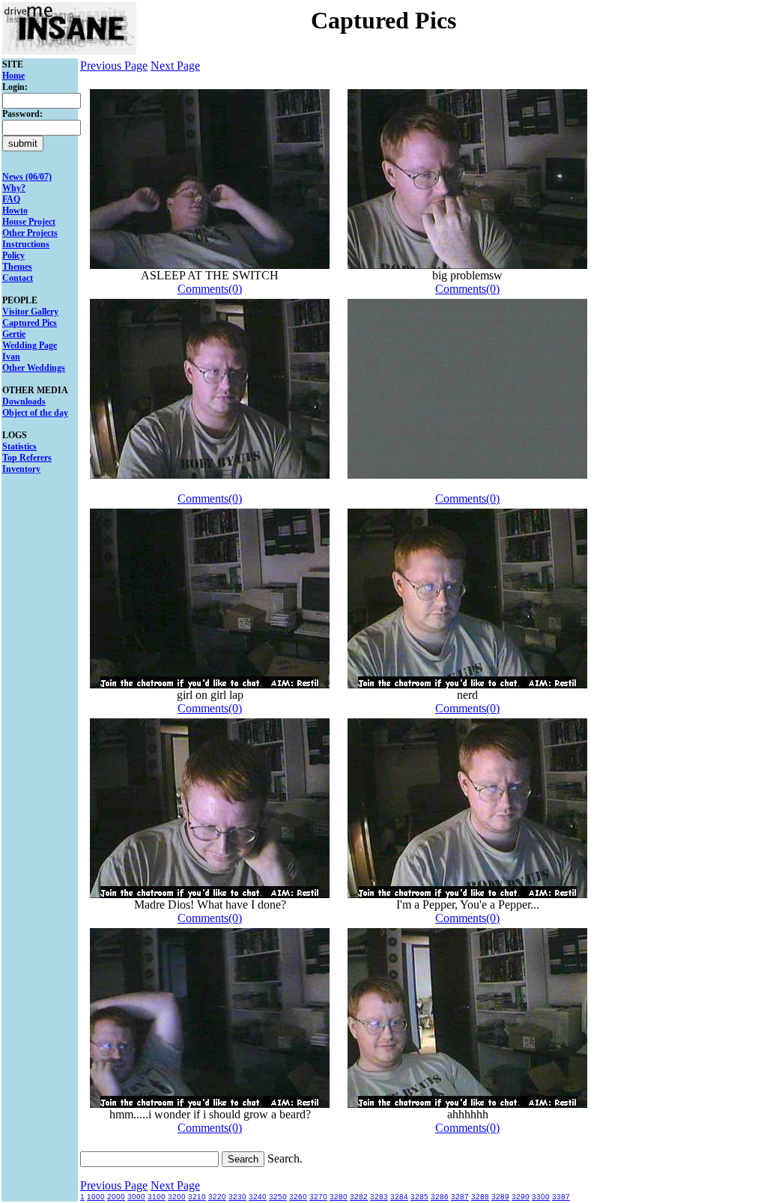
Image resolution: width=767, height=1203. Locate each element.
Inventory (21, 469)
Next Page (175, 65)
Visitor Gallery (30, 311)
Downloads (24, 401)
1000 (96, 1197)
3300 (541, 1197)
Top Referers (27, 457)
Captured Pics (29, 323)
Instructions (25, 244)
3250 (278, 1197)
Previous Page (114, 65)
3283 (379, 1197)
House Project (28, 221)
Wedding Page (29, 345)
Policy (13, 255)
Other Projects (30, 233)
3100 (157, 1197)
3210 (197, 1197)
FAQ (11, 199)
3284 (399, 1197)
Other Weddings (33, 368)
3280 (339, 1197)
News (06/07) (27, 177)
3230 (237, 1197)
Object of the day (35, 412)
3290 (521, 1197)
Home (13, 75)
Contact (17, 278)
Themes (17, 266)
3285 (419, 1197)
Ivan (11, 356)
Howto (15, 210)
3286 (440, 1197)
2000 (116, 1197)
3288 (480, 1197)
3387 (561, 1197)
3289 (500, 1197)
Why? (13, 188)
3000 (136, 1197)
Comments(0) (210, 288)
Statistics (19, 446)
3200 (177, 1197)
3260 (298, 1197)
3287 (460, 1197)
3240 (258, 1197)
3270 (318, 1197)
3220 (217, 1197)
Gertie (13, 334)
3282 (359, 1197)
